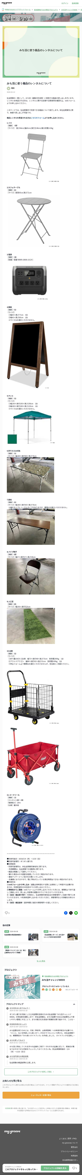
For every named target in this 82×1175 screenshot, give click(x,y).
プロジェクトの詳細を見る (55, 1168)
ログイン (65, 3)
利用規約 (74, 1156)
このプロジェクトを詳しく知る (40, 1071)
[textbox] (41, 506)
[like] (74, 1168)
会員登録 (75, 3)
